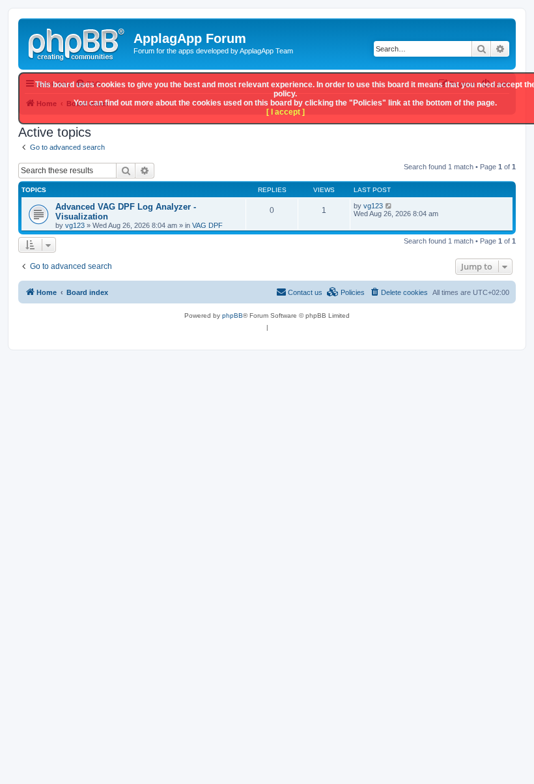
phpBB (232, 315)
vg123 (75, 225)
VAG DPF (207, 225)
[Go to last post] (389, 206)
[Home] (77, 42)
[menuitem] (398, 292)
